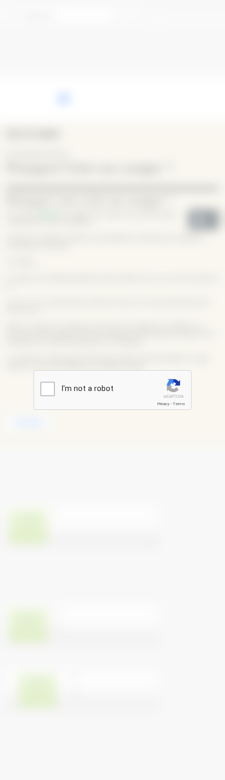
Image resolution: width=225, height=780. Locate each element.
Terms (179, 404)
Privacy (163, 404)
